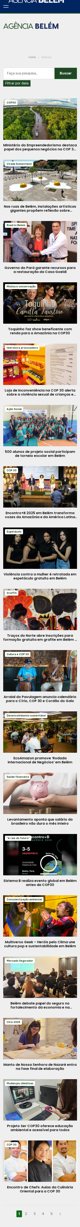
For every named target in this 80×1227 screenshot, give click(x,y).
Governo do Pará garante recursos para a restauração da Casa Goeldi (39, 269)
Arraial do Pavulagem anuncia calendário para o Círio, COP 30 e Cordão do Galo (40, 698)
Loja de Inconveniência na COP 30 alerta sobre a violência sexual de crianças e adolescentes (40, 394)
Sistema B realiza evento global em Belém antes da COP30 (39, 882)
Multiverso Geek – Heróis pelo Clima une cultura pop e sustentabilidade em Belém (40, 944)
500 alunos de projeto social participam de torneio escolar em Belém (40, 453)
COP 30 (14, 21)
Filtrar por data (17, 83)
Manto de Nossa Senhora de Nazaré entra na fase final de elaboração (39, 1066)
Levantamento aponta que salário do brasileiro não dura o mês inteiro (40, 821)
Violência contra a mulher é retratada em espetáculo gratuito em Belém (40, 576)
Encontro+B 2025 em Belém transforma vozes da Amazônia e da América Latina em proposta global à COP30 (40, 517)
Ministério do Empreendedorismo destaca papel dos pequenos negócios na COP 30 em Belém (40, 149)
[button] (6, 6)
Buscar (66, 73)
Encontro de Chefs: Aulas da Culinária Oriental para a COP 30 (40, 1189)
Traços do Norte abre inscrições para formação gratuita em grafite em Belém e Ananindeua (40, 639)
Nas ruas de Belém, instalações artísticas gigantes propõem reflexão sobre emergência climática (40, 210)
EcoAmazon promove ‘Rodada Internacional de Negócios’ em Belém (40, 760)
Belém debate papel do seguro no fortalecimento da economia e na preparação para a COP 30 (40, 1007)
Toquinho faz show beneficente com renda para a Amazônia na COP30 (40, 331)
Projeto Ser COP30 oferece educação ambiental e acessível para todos (40, 1127)
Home (32, 57)
